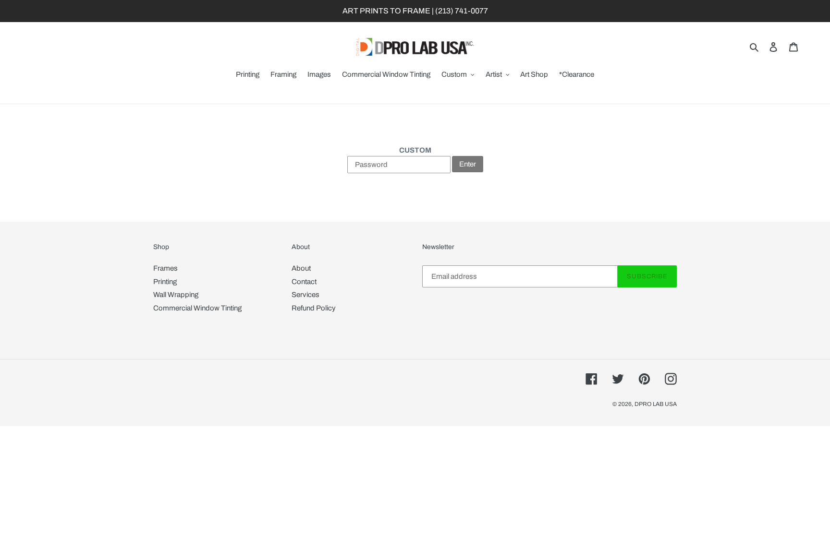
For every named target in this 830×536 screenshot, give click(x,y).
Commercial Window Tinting (197, 308)
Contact (304, 282)
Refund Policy (314, 308)
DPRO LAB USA (656, 404)
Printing (165, 282)
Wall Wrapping (175, 294)
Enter (467, 164)
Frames (165, 268)
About (301, 268)
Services (305, 294)
